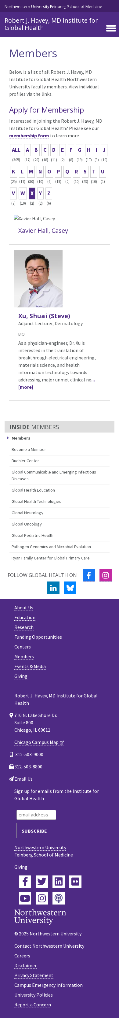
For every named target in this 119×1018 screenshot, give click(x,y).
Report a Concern (32, 1004)
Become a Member (29, 449)
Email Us (23, 779)
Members (24, 656)
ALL (16, 149)
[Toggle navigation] (111, 29)
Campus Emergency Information (48, 985)
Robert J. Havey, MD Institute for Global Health (51, 24)
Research (24, 627)
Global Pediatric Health (32, 535)
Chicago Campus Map (36, 742)
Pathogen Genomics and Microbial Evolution (51, 546)
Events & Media (30, 666)
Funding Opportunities (38, 637)
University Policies (33, 995)
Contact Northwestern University (49, 946)
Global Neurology (27, 512)
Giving (20, 676)
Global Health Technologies (36, 501)
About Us (23, 607)
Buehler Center (25, 460)
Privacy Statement (33, 975)
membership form (29, 135)
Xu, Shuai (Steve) (44, 316)
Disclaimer (25, 965)
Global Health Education (33, 490)
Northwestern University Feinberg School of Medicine (53, 6)
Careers (22, 956)
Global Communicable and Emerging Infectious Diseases (54, 475)
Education (24, 617)
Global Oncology (27, 524)
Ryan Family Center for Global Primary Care (51, 558)
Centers (22, 647)
